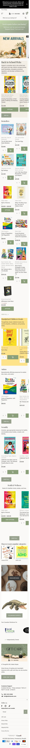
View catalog (2, 13)
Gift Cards (3, 717)
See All (6, 115)
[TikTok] (9, 706)
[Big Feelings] (7, 160)
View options (10, 519)
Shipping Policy (5, 727)
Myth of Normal (5, 202)
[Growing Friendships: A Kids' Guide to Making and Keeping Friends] (9, 84)
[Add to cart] (10, 150)
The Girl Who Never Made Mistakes (6, 142)
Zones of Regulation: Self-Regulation (6, 234)
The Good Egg (19, 141)
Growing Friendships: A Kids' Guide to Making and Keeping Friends (9, 100)
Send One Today (8, 677)
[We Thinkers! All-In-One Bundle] (7, 253)
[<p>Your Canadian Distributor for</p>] (9, 630)
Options (9, 109)
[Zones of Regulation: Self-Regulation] (7, 223)
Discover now (14, 578)
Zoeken (25, 17)
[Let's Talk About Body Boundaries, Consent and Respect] (21, 160)
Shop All (6, 479)
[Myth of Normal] (7, 192)
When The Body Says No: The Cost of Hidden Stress (21, 204)
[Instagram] (5, 706)
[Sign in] (23, 14)
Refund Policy (4, 724)
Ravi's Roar (4, 350)
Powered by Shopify (20, 738)
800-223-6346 (8, 694)
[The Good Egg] (21, 129)
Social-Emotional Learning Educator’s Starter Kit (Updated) (21, 235)
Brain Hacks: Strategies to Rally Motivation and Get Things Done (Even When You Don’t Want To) (21, 270)
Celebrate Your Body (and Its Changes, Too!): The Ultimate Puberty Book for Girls (9, 461)
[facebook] (1, 706)
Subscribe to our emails (8, 708)
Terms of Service (5, 731)
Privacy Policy (4, 720)
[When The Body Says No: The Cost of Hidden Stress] (21, 192)
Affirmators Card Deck (7, 301)
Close (27, 4)
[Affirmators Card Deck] (7, 291)
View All (6, 421)
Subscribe (25, 712)
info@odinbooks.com (10, 696)
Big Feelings (4, 170)
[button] (6, 148)
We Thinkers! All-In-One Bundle (6, 270)
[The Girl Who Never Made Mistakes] (7, 129)
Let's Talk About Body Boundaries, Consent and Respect (21, 173)
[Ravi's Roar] (9, 337)
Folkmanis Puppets (14, 615)
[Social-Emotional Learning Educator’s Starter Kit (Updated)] (21, 223)
